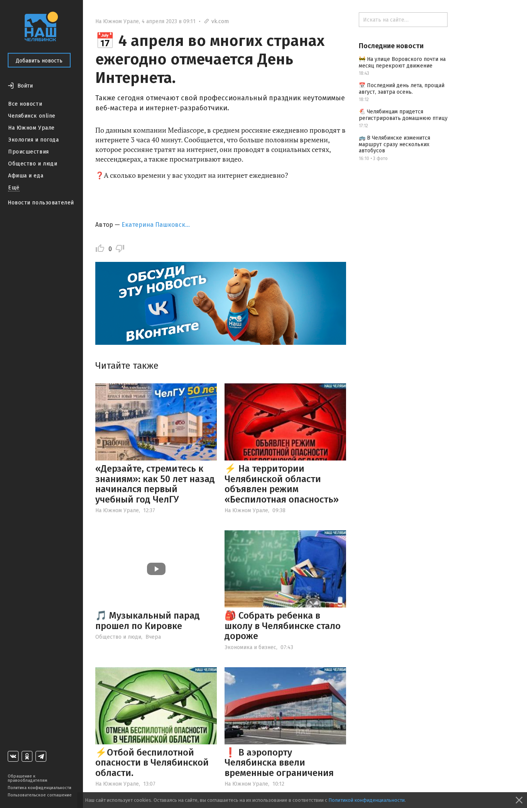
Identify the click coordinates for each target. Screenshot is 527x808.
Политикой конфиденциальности (366, 800)
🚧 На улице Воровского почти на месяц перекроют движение (402, 62)
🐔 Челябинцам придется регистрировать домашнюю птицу (403, 114)
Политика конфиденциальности (39, 788)
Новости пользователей (41, 202)
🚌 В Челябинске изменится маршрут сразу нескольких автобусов (394, 144)
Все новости (25, 104)
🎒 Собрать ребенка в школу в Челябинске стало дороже (283, 625)
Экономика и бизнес (250, 647)
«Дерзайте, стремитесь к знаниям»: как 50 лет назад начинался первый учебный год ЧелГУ (155, 483)
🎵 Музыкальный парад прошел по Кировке (147, 620)
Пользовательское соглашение (40, 795)
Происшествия (28, 151)
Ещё (14, 187)
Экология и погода (33, 140)
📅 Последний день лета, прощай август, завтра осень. (401, 88)
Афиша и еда (25, 175)
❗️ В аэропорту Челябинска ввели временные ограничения (279, 762)
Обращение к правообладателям (27, 778)
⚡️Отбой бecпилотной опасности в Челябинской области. (152, 762)
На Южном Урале (31, 128)
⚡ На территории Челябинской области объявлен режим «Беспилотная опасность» (282, 483)
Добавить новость (39, 60)
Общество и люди (32, 163)
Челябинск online (32, 116)
